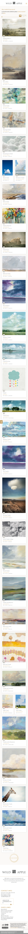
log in (4, 13)
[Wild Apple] (14, 3)
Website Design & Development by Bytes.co (9, 931)
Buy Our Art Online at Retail (7, 917)
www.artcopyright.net (14, 927)
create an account (21, 11)
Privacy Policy (4, 919)
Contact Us (3, 913)
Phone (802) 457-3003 (5, 895)
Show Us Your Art (5, 915)
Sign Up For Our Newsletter (7, 901)
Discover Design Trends (6, 911)
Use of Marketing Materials (7, 918)
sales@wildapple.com (5, 896)
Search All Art (4, 909)
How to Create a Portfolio (6, 910)
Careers (2, 914)
